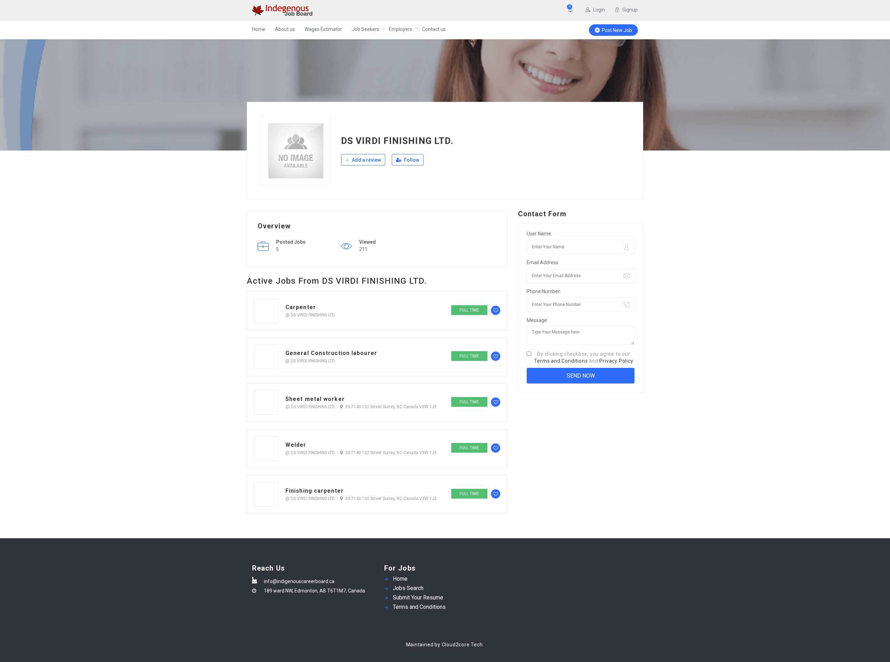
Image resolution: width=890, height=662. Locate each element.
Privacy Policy (616, 361)
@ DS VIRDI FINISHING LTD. (310, 315)
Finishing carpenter (314, 490)
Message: (537, 320)
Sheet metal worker (315, 399)
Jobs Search (408, 588)
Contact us (434, 29)
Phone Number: (544, 291)
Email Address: (543, 262)
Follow (411, 160)
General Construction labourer (331, 353)
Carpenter (300, 307)
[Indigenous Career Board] (319, 10)
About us (285, 29)
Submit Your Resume (418, 597)
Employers (400, 29)
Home (258, 29)
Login (599, 10)
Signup (630, 10)
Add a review (366, 160)
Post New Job (617, 30)
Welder (296, 445)
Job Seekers (365, 29)
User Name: (539, 233)
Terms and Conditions (561, 361)
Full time (469, 310)
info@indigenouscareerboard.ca (299, 581)
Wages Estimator (323, 29)
